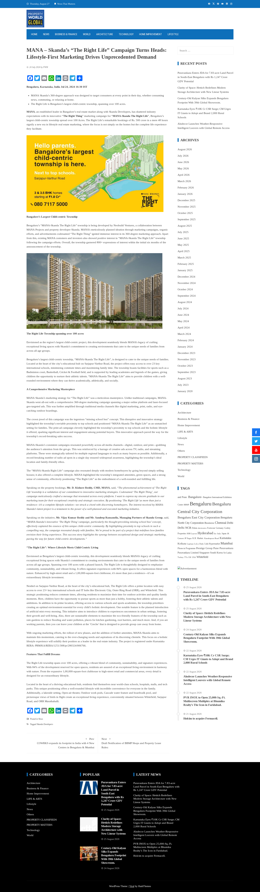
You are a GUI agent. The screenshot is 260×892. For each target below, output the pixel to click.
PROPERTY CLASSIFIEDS (193, 457)
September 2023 (187, 372)
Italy (219, 534)
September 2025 (187, 219)
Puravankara (226, 548)
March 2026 (184, 181)
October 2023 (185, 365)
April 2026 (184, 174)
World (87, 34)
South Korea (216, 552)
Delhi (230, 522)
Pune (216, 548)
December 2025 (186, 200)
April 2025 (184, 251)
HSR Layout (192, 534)
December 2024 (186, 276)
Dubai (194, 528)
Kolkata (182, 543)
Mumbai (227, 543)
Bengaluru (201, 503)
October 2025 (185, 213)
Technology (126, 34)
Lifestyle (173, 34)
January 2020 (185, 391)
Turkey (181, 557)
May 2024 (183, 321)
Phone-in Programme (186, 548)
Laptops (190, 544)
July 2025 (183, 232)
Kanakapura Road (211, 538)
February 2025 (186, 264)
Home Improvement (150, 34)
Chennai (220, 522)
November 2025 (187, 206)
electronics (202, 528)
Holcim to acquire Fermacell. (200, 718)
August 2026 (185, 149)
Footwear (211, 528)
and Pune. (182, 497)
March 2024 (184, 334)
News (46, 34)
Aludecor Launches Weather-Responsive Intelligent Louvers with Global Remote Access (207, 680)
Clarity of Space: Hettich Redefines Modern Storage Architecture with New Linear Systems (207, 617)
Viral (131, 886)
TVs (186, 557)
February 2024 (186, 340)
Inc (215, 534)
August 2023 (185, 378)
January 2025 (185, 270)
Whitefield (202, 556)
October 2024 (185, 289)
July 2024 (183, 308)
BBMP (186, 505)
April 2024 (184, 327)
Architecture (104, 34)
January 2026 (185, 194)
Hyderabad (205, 533)
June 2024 (183, 314)
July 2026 (183, 155)
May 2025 (183, 244)
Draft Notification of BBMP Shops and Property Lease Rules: (131, 743)
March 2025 (184, 257)
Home (34, 34)
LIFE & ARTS (185, 431)
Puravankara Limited (188, 552)
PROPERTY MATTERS (190, 463)
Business (209, 522)
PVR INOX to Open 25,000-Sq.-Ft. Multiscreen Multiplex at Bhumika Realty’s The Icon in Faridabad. (204, 701)
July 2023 (183, 384)
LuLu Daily (199, 544)
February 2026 (186, 187)
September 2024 (187, 295)
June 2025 (183, 238)
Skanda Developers (45, 724)
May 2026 (183, 168)
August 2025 (185, 225)
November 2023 (187, 359)
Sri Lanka (227, 553)
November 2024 (187, 283)
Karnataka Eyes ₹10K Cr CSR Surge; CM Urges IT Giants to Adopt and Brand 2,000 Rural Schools (204, 113)
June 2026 (183, 162)
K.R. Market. (198, 538)
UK (189, 557)
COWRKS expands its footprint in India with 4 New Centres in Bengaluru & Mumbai (65, 743)
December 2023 (186, 353)
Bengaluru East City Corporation (199, 517)
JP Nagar (188, 538)
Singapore (204, 552)
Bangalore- (195, 497)
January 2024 (185, 346)
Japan (224, 533)
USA (194, 557)
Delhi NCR (184, 527)
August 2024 (185, 302)
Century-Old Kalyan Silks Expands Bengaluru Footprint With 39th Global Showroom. (206, 638)
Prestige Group (204, 548)
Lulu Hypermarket (212, 544)
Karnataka (225, 538)
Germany (220, 528)
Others (181, 450)
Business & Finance (66, 34)
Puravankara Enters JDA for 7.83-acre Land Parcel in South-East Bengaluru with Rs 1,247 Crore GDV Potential (205, 77)
